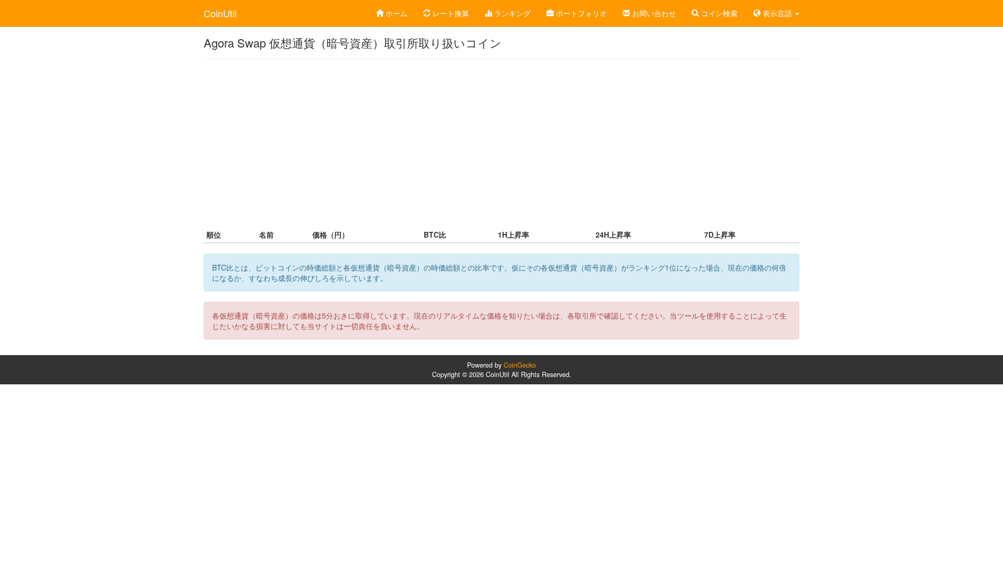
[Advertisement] (501, 143)
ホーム (395, 13)
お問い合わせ (653, 13)
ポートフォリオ (580, 13)
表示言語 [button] (777, 13)
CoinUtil (220, 13)
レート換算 (449, 13)
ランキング (511, 13)
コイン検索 (718, 13)
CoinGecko (520, 365)
